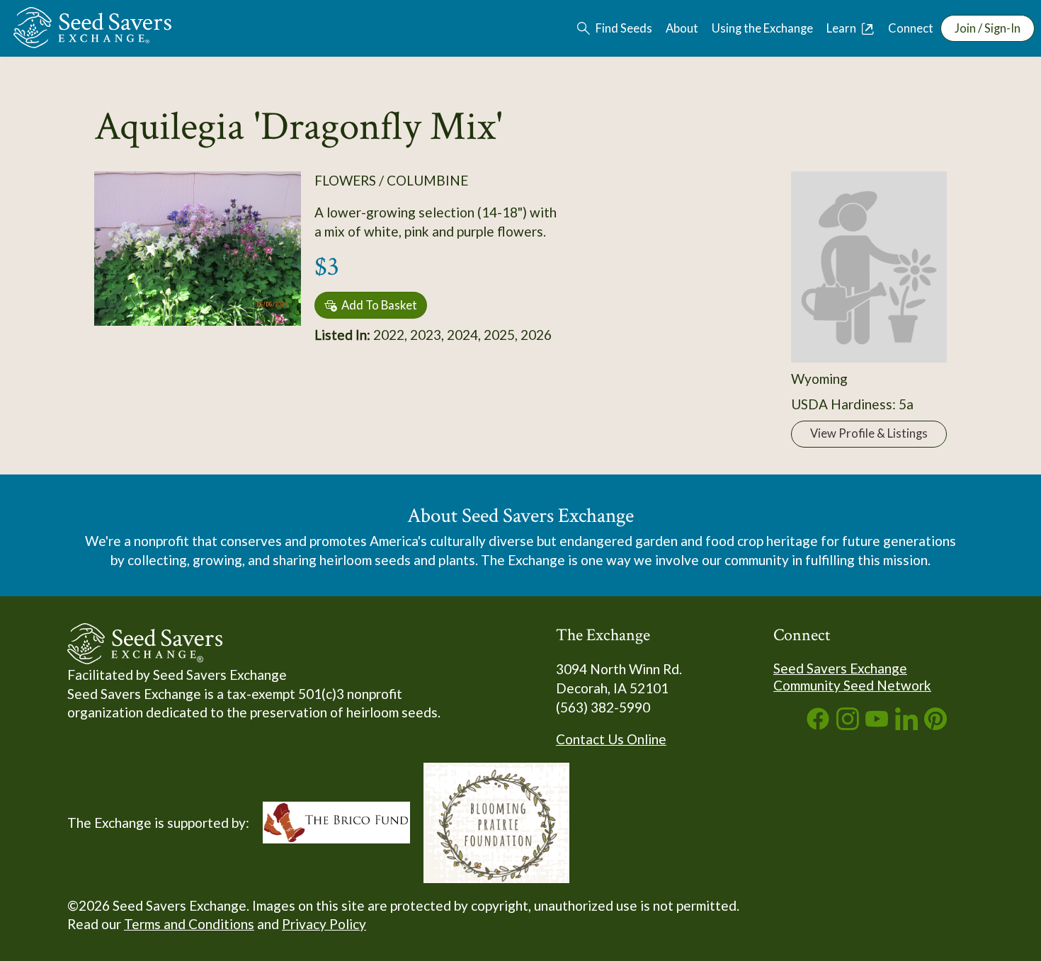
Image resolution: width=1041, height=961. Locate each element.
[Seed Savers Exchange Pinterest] (935, 725)
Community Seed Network (852, 685)
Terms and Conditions (189, 924)
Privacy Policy (324, 924)
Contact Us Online (611, 739)
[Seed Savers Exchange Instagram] (847, 725)
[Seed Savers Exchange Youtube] (876, 725)
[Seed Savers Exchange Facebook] (818, 725)
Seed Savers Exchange (840, 668)
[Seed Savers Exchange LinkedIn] (906, 725)
